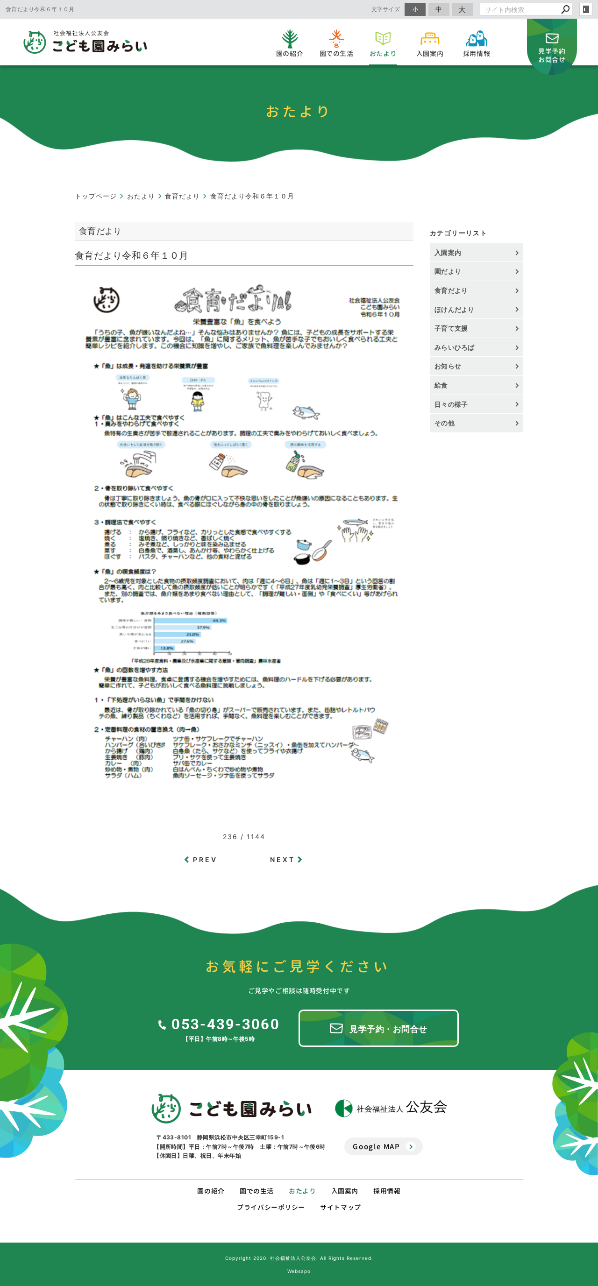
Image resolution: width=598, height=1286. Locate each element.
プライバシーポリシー (271, 1207)
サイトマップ (340, 1207)
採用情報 (386, 1191)
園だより (447, 271)
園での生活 (257, 1191)
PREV (205, 859)
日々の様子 (451, 404)
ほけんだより (454, 309)
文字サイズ (385, 9)
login (585, 9)
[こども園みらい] (231, 1108)
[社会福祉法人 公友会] (391, 1108)
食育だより (451, 290)
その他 (447, 423)
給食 (441, 385)
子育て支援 (451, 328)
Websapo (299, 1271)
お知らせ (447, 366)
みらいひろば (454, 347)
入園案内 (447, 252)
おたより (302, 1191)
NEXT (283, 859)
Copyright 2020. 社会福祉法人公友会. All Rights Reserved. (299, 1258)
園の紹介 (210, 1191)
